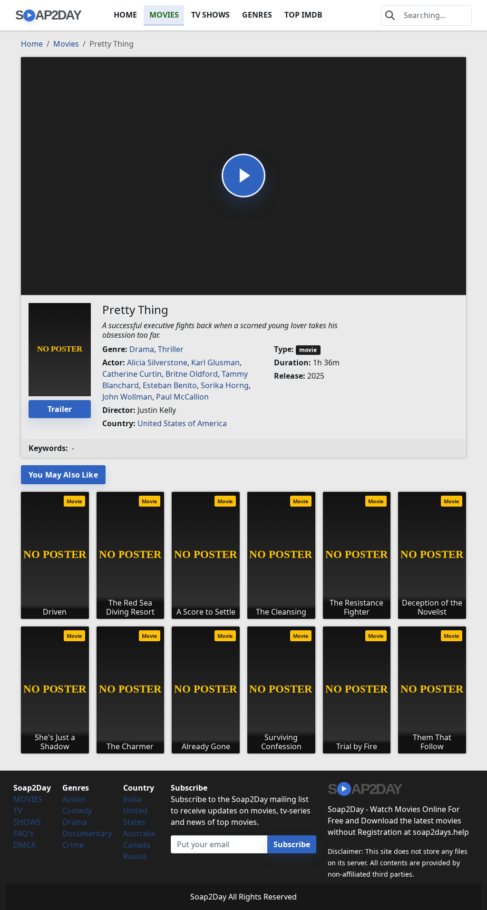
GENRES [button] (257, 15)
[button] (243, 175)
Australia (139, 833)
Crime (73, 845)
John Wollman (127, 396)
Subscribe (291, 844)
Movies (66, 44)
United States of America (182, 423)
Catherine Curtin (132, 374)
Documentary (87, 833)
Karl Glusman (215, 362)
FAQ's (23, 833)
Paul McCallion (182, 396)
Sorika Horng (225, 385)
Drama (141, 349)
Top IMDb (303, 15)
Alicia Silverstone (157, 362)
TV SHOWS (210, 15)
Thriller (171, 349)
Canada (136, 845)
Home (32, 44)
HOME (125, 15)
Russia (134, 856)
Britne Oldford (192, 374)
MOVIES (164, 15)
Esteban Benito (170, 385)
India (132, 799)
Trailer (60, 409)
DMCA (24, 845)
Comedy (77, 810)
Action (73, 799)
